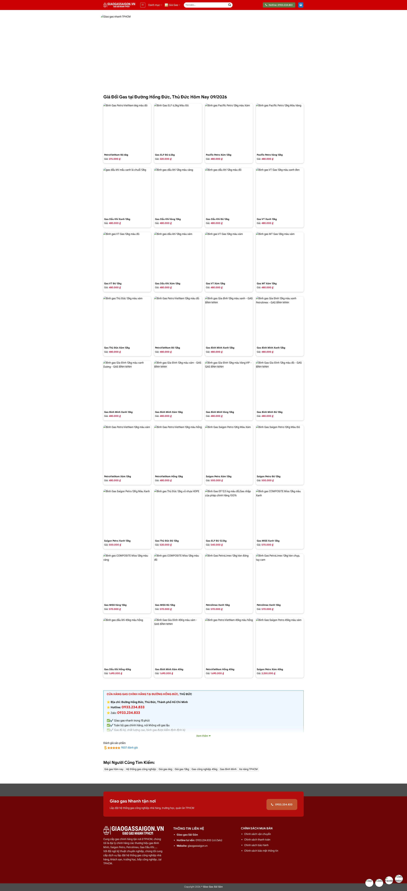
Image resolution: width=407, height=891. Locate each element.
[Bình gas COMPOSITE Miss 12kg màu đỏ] (178, 577)
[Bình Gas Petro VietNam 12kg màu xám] (127, 449)
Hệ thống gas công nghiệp (141, 769)
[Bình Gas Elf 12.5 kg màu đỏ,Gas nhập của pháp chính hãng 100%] (229, 513)
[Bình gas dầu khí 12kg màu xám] (178, 256)
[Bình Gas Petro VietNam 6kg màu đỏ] (127, 127)
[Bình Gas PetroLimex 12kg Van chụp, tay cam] (280, 577)
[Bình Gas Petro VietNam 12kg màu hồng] (178, 449)
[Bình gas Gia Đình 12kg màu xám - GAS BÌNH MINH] (178, 385)
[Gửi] (229, 5)
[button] (142, 5)
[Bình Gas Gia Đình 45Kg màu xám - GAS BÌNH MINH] (178, 642)
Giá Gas (173, 5)
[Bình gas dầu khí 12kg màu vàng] (178, 192)
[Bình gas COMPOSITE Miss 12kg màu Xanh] (280, 513)
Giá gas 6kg (165, 769)
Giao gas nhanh (123, 720)
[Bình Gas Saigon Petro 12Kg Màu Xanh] (127, 513)
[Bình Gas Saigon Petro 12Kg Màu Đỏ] (280, 449)
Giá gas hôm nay (113, 769)
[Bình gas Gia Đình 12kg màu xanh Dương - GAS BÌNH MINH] (127, 385)
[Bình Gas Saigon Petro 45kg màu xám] (280, 642)
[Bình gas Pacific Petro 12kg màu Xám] (229, 127)
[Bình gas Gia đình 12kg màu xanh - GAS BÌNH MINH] (229, 320)
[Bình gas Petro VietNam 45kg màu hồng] (229, 642)
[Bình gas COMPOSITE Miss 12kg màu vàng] (127, 577)
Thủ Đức (185, 694)
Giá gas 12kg (182, 769)
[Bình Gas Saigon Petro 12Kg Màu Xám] (229, 449)
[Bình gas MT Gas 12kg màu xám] (280, 256)
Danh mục (154, 5)
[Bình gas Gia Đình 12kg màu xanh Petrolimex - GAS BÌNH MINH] (280, 320)
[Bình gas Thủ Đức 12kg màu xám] (127, 320)
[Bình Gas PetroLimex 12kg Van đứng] (229, 577)
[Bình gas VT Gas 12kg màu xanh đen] (280, 192)
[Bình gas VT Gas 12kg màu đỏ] (127, 256)
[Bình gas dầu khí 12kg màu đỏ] (229, 192)
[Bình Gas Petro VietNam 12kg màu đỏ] (178, 320)
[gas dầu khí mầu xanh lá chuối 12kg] (127, 192)
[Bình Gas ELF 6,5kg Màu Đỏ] (178, 127)
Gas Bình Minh (228, 769)
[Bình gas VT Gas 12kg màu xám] (229, 256)
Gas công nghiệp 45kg (204, 769)
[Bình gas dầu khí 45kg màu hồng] (127, 642)
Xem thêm (202, 735)
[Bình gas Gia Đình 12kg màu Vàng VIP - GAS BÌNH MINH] (229, 385)
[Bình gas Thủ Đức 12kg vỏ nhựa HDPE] (178, 513)
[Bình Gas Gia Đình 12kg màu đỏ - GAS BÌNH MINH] (280, 385)
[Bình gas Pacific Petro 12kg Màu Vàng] (280, 127)
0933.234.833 (128, 712)
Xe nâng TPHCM (248, 769)
